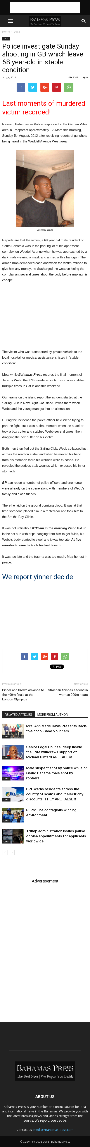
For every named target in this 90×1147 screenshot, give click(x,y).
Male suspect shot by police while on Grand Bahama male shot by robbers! (57, 773)
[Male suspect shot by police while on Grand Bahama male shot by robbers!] (13, 773)
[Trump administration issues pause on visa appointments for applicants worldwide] (13, 836)
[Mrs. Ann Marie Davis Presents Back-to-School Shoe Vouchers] (13, 731)
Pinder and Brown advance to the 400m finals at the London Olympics (23, 694)
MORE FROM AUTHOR (52, 714)
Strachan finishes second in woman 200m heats (68, 692)
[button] (84, 21)
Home (6, 31)
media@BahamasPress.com (53, 1130)
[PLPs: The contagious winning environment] (13, 815)
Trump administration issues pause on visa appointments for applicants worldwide (56, 836)
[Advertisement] (45, 7)
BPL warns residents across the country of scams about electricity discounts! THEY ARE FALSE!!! (54, 794)
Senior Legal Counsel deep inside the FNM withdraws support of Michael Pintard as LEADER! (54, 752)
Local (17, 31)
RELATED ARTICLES (18, 714)
